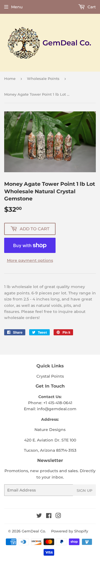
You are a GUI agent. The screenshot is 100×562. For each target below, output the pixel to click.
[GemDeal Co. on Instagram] (58, 516)
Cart (91, 6)
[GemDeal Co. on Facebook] (49, 516)
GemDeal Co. (34, 531)
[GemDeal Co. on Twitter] (39, 516)
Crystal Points (50, 376)
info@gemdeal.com (56, 408)
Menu (16, 6)
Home (10, 78)
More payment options (30, 260)
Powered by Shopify (69, 531)
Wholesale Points (43, 78)
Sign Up (84, 490)
